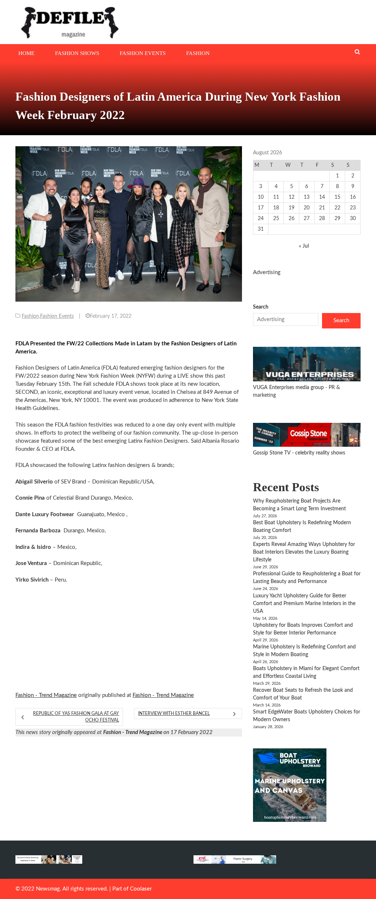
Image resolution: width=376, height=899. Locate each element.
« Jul (304, 246)
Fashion (198, 53)
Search (260, 307)
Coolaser (141, 889)
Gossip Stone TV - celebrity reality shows (299, 453)
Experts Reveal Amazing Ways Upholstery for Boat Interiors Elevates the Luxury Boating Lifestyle (304, 552)
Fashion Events (143, 53)
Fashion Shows (77, 53)
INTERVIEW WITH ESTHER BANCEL (174, 713)
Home (26, 53)
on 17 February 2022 (158, 732)
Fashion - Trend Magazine (46, 695)
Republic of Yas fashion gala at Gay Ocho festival (76, 716)
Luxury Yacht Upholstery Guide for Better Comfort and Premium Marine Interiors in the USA (304, 603)
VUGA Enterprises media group (289, 387)
